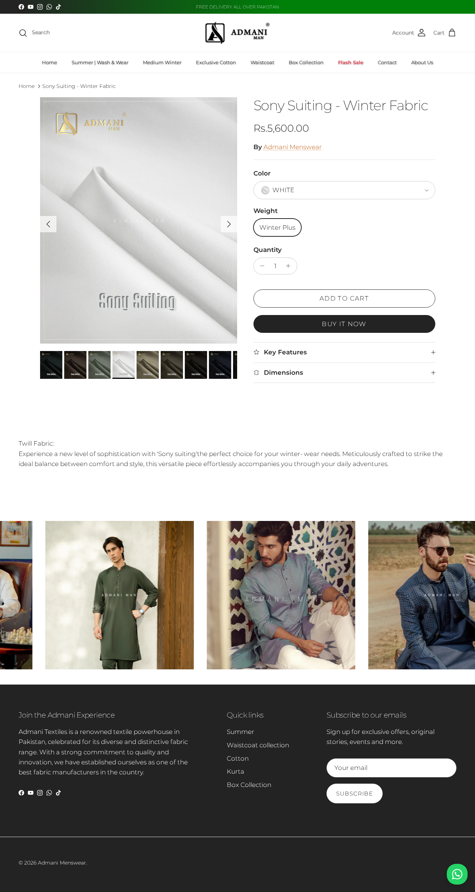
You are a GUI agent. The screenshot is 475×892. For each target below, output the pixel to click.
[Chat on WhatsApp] (457, 874)
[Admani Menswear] (237, 33)
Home (49, 62)
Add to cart (344, 298)
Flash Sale (350, 62)
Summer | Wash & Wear (100, 62)
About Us (422, 62)
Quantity (267, 249)
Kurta (235, 771)
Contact (387, 62)
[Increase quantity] (290, 266)
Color (262, 173)
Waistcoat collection (258, 745)
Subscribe (354, 793)
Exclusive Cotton (216, 62)
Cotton (238, 758)
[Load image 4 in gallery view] (138, 220)
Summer (240, 731)
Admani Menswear (292, 147)
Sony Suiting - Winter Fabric (79, 86)
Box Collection (306, 62)
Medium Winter (162, 62)
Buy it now (344, 324)
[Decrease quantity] (260, 266)
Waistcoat (262, 62)
